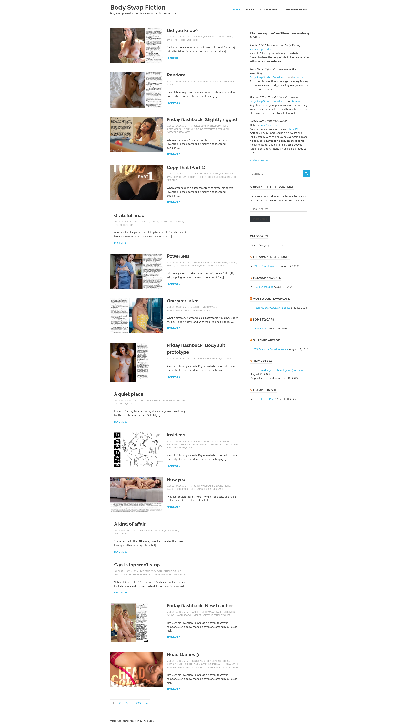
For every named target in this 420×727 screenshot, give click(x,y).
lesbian (195, 265)
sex (169, 180)
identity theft (207, 129)
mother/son (161, 574)
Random (176, 75)
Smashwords (280, 77)
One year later (182, 301)
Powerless (178, 256)
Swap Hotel (180, 574)
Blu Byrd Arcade (266, 340)
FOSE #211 (261, 328)
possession (222, 129)
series (201, 667)
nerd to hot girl (207, 176)
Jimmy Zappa (262, 361)
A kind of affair (130, 524)
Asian (196, 262)
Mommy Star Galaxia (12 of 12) (272, 307)
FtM (151, 574)
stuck (170, 84)
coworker (158, 530)
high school (192, 444)
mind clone (190, 176)
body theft (221, 125)
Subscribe (259, 218)
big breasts (210, 36)
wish (220, 489)
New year (177, 479)
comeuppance (174, 663)
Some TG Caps (263, 319)
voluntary (227, 358)
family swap (121, 574)
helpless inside (190, 129)
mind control (175, 221)
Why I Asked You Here (267, 265)
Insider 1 (176, 435)
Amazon (298, 77)
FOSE (208, 81)
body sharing (206, 125)
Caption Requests (295, 9)
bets (195, 125)
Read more (173, 58)
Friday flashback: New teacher (200, 605)
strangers (229, 81)
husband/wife (201, 358)
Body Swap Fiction (137, 7)
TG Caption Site (265, 390)
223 (138, 703)
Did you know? (182, 30)
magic (170, 39)
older (183, 39)
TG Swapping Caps (267, 278)
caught (171, 489)
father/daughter (138, 574)
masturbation (175, 176)
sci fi (233, 176)
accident (198, 36)
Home (236, 9)
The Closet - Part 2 (265, 398)
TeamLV (293, 128)
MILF (177, 39)
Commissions (268, 9)
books (225, 660)
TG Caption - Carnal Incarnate (271, 349)
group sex (182, 489)
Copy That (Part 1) (186, 167)
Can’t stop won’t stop (137, 565)
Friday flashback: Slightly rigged (202, 119)
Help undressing (263, 286)
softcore (193, 39)
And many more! (259, 160)
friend (215, 173)
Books (250, 9)
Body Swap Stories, (261, 101)
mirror (197, 615)
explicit (197, 173)
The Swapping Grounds (271, 257)
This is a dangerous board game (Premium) (279, 370)
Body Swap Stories (261, 49)
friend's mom (225, 36)
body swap (199, 81)
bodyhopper (174, 129)
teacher (225, 615)
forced (207, 173)
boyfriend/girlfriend (179, 310)
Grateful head (129, 215)
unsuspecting (230, 667)
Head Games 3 (183, 654)
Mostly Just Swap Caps (271, 298)
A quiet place (128, 394)
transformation (124, 224)
